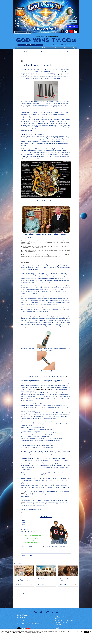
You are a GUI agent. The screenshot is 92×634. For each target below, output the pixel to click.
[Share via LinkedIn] (28, 551)
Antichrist (39, 546)
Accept (86, 631)
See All (76, 563)
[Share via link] (31, 551)
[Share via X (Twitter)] (25, 551)
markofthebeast (63, 546)
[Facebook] (62, 31)
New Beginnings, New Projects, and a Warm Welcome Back (22, 579)
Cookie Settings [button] (71, 631)
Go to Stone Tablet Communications (63, 45)
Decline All (79, 631)
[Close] (90, 631)
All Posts (16, 51)
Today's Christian (24, 51)
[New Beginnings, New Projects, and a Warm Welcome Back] (24, 571)
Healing (53, 51)
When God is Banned (44, 579)
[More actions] (70, 61)
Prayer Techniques (35, 51)
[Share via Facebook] (21, 551)
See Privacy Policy (40, 632)
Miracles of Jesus (45, 51)
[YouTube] (71, 31)
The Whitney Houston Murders (65, 579)
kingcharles (54, 546)
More (68, 51)
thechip (48, 546)
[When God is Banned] (46, 571)
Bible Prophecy (61, 51)
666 (43, 546)
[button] (76, 17)
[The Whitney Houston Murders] (68, 571)
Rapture (23, 546)
